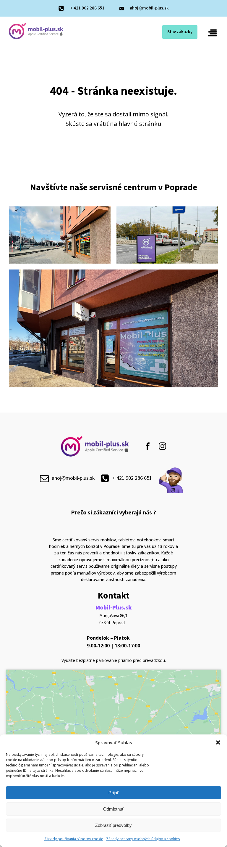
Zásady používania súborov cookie (73, 838)
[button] (218, 742)
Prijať (113, 792)
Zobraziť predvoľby (113, 825)
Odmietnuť (113, 808)
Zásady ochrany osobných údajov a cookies (143, 838)
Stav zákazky (179, 32)
